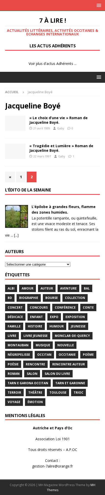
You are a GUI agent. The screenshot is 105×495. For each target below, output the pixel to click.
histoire (35, 326)
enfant (36, 317)
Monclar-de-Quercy (72, 336)
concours (39, 307)
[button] (98, 5)
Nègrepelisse (19, 354)
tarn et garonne (70, 383)
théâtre (35, 392)
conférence (65, 307)
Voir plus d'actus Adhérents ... (52, 63)
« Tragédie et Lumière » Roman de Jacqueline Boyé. (61, 148)
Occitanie (67, 354)
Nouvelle (65, 345)
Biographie (28, 298)
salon (32, 374)
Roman (14, 374)
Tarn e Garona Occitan (28, 383)
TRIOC (78, 392)
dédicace (15, 317)
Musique (43, 345)
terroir (14, 392)
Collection (75, 298)
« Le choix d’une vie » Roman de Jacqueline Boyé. (58, 120)
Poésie (13, 364)
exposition (75, 317)
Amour (27, 288)
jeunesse (78, 326)
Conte (88, 307)
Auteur (47, 288)
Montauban (18, 345)
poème (88, 354)
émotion (35, 402)
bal (87, 288)
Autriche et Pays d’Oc (52, 427)
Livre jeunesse (35, 336)
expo (54, 317)
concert (15, 307)
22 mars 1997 (42, 156)
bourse (51, 298)
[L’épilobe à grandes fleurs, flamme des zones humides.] (16, 225)
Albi (11, 288)
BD (10, 298)
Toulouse (58, 392)
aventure (68, 288)
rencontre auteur (68, 364)
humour (56, 326)
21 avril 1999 (41, 128)
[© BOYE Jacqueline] (15, 123)
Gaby (60, 128)
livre (12, 336)
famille (14, 326)
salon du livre (57, 374)
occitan (44, 354)
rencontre (35, 364)
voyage (14, 402)
